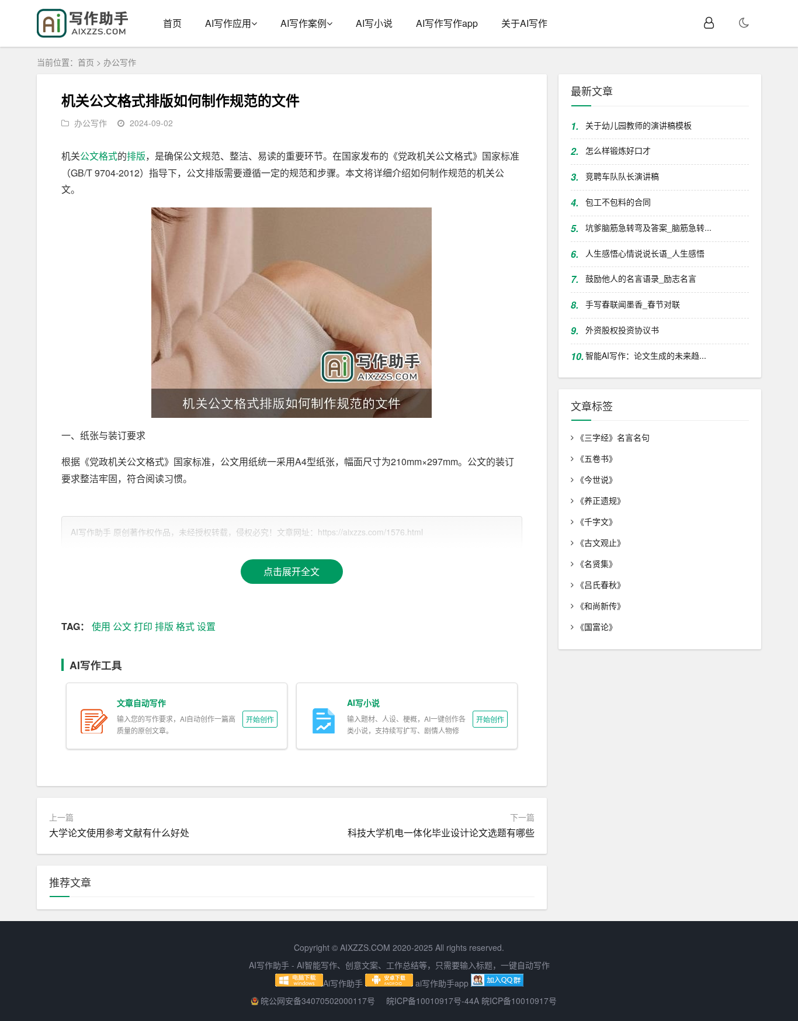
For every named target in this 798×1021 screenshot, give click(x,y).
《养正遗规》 (600, 500)
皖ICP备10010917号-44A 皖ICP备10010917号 (471, 1000)
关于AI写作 (524, 23)
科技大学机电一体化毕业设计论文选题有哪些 (441, 832)
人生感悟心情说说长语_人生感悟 (645, 253)
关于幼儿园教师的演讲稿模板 (638, 125)
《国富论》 (596, 626)
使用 (101, 626)
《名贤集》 (596, 563)
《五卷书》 (596, 458)
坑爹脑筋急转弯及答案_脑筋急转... (648, 227)
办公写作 (119, 62)
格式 (108, 155)
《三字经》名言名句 (613, 437)
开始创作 (260, 719)
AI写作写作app (447, 23)
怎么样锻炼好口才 (618, 150)
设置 (206, 626)
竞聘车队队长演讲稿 (622, 176)
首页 (172, 23)
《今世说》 (596, 479)
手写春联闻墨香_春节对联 (632, 304)
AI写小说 (374, 23)
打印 (143, 626)
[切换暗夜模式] (743, 23)
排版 (136, 155)
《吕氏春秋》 (600, 584)
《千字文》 (596, 521)
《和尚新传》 (600, 605)
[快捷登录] (709, 23)
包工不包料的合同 (618, 201)
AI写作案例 (303, 23)
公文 (89, 155)
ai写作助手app (442, 983)
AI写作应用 (228, 23)
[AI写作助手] (82, 34)
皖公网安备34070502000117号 (319, 1000)
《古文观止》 (600, 542)
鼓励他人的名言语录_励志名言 (640, 278)
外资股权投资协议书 (622, 329)
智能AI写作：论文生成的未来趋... (645, 355)
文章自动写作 (141, 702)
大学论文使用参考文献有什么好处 (119, 832)
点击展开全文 (291, 571)
